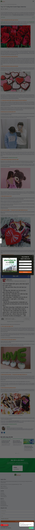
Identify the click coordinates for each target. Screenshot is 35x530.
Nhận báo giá (25, 272)
